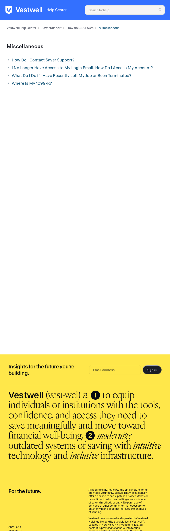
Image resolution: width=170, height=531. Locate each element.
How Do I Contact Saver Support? (43, 60)
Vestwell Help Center (21, 28)
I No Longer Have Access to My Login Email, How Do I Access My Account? (82, 67)
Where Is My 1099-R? (32, 83)
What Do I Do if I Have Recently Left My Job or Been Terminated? (71, 75)
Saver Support (52, 28)
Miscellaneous (109, 28)
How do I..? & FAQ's (80, 28)
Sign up (152, 370)
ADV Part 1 (14, 526)
